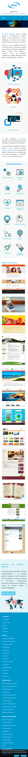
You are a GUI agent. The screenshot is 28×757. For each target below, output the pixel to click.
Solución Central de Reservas (9, 695)
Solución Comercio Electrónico (10, 686)
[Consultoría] (13, 104)
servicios (9, 45)
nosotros (6, 156)
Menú (14, 18)
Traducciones (6, 670)
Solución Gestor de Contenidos (10, 683)
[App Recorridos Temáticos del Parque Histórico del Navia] (13, 311)
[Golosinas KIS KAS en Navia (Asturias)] (13, 332)
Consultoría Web (6, 740)
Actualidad (5, 628)
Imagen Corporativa (13, 130)
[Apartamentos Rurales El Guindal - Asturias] (13, 385)
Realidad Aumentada (7, 644)
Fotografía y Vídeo (7, 667)
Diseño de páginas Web (8, 719)
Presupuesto (10, 13)
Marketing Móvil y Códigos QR (9, 725)
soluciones (23, 139)
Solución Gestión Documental (9, 698)
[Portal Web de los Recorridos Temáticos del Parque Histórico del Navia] (13, 405)
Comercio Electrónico (8, 734)
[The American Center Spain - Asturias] (13, 293)
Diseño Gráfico (6, 653)
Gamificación (6, 659)
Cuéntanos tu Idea (8, 593)
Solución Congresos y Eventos (10, 706)
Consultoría (13, 107)
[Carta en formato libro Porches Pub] (13, 499)
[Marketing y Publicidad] (13, 81)
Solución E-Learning (7, 701)
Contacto (16, 13)
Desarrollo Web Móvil (7, 722)
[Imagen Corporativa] (13, 127)
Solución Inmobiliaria (7, 689)
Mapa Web (22, 13)
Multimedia (5, 656)
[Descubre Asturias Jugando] (13, 424)
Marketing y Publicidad (13, 84)
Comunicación (6, 664)
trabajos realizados (7, 150)
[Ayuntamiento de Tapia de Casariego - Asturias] (13, 552)
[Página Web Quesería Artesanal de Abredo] (13, 520)
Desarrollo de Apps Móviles (9, 641)
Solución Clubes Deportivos (9, 703)
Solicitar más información (8, 712)
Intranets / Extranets (7, 737)
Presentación (6, 619)
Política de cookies (6, 753)
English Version (14, 11)
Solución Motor (6, 692)
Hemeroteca (5, 631)
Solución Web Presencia (8, 709)
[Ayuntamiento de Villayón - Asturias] (13, 364)
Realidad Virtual (6, 647)
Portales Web (6, 731)
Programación (6, 650)
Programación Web (7, 728)
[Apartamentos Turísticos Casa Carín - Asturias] (13, 479)
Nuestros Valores (7, 622)
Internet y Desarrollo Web (9, 638)
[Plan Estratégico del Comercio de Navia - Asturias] (13, 445)
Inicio (4, 13)
